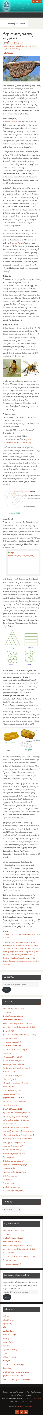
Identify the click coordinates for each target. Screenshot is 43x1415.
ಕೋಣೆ (37, 952)
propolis (16, 949)
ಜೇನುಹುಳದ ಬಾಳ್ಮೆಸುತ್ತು (10, 122)
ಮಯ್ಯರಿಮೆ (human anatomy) (13, 1364)
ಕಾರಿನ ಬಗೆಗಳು (7, 1053)
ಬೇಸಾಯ (5, 1353)
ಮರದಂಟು (32, 958)
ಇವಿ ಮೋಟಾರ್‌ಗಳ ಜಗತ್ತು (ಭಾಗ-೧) (13, 1075)
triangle (21, 952)
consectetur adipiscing (33, 1398)
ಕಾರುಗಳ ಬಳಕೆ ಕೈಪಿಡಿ (9, 1124)
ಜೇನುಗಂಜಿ (5, 955)
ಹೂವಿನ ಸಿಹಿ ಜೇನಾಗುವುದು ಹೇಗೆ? (13, 1146)
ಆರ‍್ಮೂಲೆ (33, 952)
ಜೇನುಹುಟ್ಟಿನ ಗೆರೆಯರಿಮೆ (21, 955)
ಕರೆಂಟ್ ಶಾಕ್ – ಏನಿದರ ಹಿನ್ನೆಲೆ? (12, 1046)
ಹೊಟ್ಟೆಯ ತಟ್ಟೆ (6, 964)
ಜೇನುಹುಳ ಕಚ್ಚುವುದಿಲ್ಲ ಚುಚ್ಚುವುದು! (14, 1153)
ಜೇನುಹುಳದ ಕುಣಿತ (18, 243)
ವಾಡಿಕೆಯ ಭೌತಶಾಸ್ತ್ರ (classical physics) (16, 1372)
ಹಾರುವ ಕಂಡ (35, 961)
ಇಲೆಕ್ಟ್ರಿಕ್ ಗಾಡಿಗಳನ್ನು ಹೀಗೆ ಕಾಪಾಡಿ (13, 1098)
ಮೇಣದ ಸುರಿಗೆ (12, 961)
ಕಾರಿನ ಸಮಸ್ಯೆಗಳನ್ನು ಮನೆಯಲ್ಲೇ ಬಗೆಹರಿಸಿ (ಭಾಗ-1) (18, 1135)
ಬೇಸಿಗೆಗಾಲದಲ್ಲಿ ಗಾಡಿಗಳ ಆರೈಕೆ (12, 1150)
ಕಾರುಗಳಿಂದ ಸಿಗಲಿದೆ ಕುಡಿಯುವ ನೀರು (14, 1172)
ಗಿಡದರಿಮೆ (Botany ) (22, 46)
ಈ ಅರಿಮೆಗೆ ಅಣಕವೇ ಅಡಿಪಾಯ (13, 1016)
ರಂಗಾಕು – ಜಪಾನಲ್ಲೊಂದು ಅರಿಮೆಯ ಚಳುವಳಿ (17, 1023)
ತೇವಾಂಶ (16, 958)
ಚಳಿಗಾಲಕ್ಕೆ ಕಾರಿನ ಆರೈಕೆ (10, 1105)
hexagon (22, 945)
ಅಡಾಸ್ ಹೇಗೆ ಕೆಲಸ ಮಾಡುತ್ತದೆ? (12, 1020)
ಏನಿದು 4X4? (7, 1012)
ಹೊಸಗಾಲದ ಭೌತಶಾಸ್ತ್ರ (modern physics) (16, 1379)
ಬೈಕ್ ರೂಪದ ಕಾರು (8, 1157)
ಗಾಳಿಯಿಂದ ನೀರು (8, 1087)
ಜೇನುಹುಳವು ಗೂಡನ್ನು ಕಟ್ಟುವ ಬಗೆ (13, 1161)
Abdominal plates (17, 942)
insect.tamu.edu (28, 934)
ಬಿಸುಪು (26, 958)
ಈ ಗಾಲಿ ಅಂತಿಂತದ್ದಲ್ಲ (9, 1072)
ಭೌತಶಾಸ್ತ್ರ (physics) (9, 1357)
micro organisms (8, 949)
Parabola (20, 1406)
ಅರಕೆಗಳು (6, 1316)
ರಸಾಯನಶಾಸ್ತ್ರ (24, 49)
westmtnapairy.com (13, 934)
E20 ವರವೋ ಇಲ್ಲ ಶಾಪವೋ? (12, 1042)
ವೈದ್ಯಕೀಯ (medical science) (13, 1375)
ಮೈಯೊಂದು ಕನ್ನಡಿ (8, 1031)
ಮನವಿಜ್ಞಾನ (6, 1361)
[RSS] (40, 1)
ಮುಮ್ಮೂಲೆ (5, 961)
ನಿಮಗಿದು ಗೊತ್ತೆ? (8, 1342)
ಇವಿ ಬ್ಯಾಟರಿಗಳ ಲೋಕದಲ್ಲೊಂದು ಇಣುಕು (15, 1083)
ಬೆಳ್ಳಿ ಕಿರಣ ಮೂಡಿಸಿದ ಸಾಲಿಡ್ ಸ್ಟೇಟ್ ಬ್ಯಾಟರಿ (16, 1113)
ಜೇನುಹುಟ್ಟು (31, 955)
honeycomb (29, 945)
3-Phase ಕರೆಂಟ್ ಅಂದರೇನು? (12, 1057)
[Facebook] (33, 1)
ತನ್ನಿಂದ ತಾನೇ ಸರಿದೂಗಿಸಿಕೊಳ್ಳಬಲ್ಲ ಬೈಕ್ (15, 1165)
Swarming (6, 952)
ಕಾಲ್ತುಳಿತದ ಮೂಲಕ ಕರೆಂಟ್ (11, 1094)
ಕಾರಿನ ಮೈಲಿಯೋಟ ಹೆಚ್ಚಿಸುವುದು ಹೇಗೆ (14, 1142)
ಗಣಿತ (4, 1327)
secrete (37, 949)
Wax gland (27, 952)
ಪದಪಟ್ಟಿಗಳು (7, 1346)
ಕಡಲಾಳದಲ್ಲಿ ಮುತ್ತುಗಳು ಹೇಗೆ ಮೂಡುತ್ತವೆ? (16, 1116)
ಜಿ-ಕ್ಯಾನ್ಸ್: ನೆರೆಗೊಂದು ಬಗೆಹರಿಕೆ (12, 1109)
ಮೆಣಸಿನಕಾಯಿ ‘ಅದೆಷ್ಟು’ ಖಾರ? (12, 1090)
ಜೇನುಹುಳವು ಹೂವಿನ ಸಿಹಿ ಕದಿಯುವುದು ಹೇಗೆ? (17, 1138)
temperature (14, 952)
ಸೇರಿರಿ (6, 990)
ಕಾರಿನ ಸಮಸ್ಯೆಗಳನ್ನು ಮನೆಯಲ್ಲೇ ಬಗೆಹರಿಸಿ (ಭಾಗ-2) (18, 1131)
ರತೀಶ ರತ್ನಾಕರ (8, 53)
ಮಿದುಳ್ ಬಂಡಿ (7, 1179)
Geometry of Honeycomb (11, 945)
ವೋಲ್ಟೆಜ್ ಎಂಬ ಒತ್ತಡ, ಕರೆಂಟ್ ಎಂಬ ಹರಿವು (16, 1068)
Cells (25, 942)
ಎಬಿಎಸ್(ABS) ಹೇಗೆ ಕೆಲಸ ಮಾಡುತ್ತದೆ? (15, 1049)
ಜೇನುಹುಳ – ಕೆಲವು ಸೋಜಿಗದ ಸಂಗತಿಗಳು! (16, 1127)
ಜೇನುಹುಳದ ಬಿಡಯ (8, 958)
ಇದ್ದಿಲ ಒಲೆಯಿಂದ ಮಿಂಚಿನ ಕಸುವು (13, 1008)
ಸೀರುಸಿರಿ (28, 961)
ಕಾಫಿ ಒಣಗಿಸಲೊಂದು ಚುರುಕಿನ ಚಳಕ (14, 1101)
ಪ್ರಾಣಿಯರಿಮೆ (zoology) (11, 49)
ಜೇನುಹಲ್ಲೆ (11, 955)
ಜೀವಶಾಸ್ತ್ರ (32, 46)
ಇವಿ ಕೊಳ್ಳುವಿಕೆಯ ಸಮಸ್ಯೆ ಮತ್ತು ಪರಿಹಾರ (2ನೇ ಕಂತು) (19, 1027)
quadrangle (23, 949)
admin (8, 43)
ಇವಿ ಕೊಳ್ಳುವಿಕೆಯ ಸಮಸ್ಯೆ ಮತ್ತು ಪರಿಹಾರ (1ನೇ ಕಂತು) (19, 1035)
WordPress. (30, 1406)
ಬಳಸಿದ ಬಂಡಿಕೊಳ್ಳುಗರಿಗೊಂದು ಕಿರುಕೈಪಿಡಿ (16, 1120)
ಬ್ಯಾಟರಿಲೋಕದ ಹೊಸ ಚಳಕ (11, 1187)
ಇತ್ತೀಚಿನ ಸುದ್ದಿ (7, 1323)
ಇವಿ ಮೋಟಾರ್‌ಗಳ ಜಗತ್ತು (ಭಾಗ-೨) (13, 1060)
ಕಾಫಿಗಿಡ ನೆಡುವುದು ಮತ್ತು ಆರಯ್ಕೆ (13, 1191)
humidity (36, 945)
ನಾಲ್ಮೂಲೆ (21, 958)
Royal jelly (31, 949)
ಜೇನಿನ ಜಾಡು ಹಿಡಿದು (9, 1183)
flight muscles (31, 942)
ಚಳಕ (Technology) (9, 1335)
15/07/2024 (17, 43)
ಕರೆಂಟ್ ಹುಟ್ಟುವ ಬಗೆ (9, 1079)
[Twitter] (37, 1)
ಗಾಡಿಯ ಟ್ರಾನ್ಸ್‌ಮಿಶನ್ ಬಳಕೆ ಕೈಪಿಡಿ (13, 1064)
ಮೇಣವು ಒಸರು (21, 961)
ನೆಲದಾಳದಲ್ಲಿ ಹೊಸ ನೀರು (10, 1038)
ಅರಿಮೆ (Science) (9, 46)
